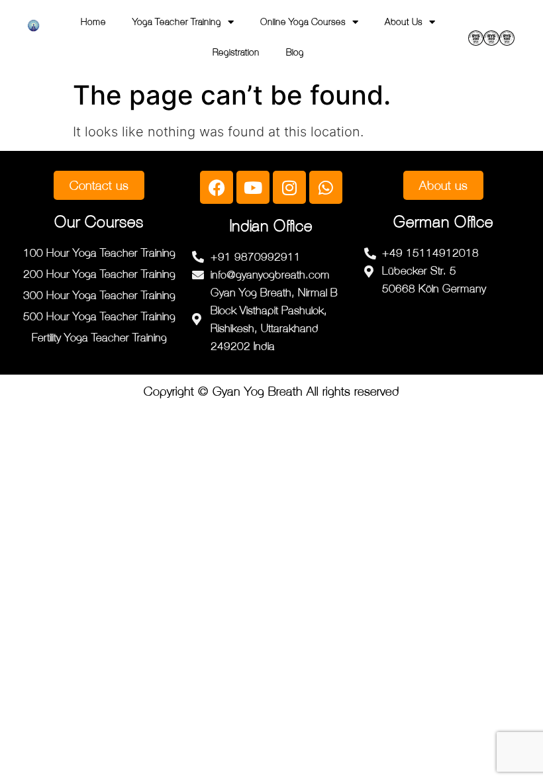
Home (93, 21)
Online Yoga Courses (303, 21)
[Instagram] (289, 187)
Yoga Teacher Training (176, 21)
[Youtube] (253, 187)
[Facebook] (216, 187)
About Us (403, 21)
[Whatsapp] (325, 187)
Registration (236, 52)
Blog (295, 52)
